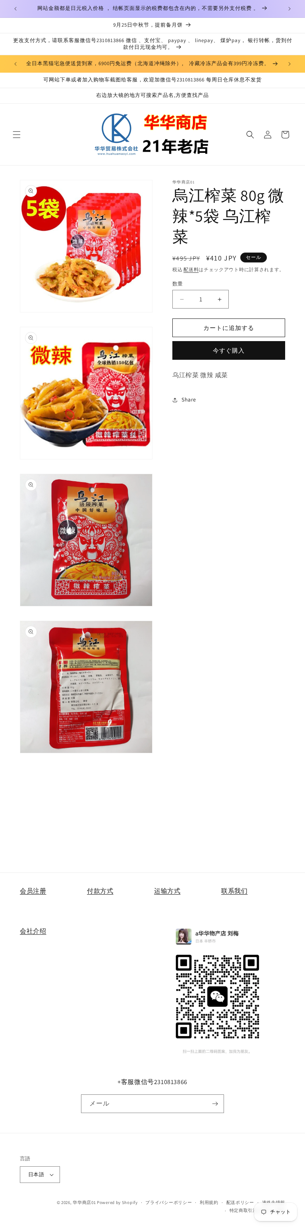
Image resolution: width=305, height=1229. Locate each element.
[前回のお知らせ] (15, 8)
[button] (16, 134)
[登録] (215, 1103)
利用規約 (209, 1202)
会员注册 (33, 891)
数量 (177, 283)
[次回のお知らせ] (289, 8)
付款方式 (100, 891)
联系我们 (234, 891)
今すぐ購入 (229, 350)
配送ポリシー (240, 1202)
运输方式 (167, 891)
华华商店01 (84, 1202)
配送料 (191, 269)
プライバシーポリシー (168, 1202)
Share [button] (188, 399)
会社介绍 (33, 931)
